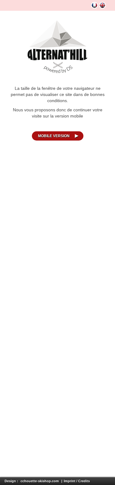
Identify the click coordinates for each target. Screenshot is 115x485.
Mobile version (54, 136)
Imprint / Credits (77, 481)
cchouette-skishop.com (40, 481)
